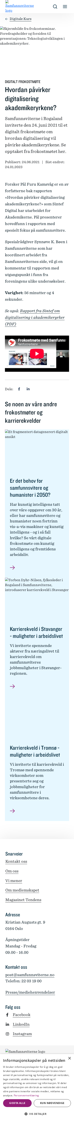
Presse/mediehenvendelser (30, 992)
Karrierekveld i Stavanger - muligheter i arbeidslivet (36, 632)
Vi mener (13, 881)
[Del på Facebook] (19, 389)
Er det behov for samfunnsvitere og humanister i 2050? (30, 487)
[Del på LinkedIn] (28, 389)
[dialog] (37, 1087)
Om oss (11, 871)
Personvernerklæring (26, 1095)
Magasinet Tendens (23, 900)
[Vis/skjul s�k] (55, 6)
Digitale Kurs (20, 19)
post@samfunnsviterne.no (29, 975)
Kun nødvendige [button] (52, 1103)
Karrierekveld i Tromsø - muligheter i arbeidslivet (35, 751)
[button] (37, 1113)
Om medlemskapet (22, 890)
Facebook (21, 1014)
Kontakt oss (16, 861)
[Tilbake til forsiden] (8, 6)
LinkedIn (21, 1024)
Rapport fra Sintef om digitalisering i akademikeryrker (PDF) (35, 317)
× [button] (69, 1058)
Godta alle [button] (17, 1103)
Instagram (22, 1034)
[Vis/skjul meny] (65, 6)
